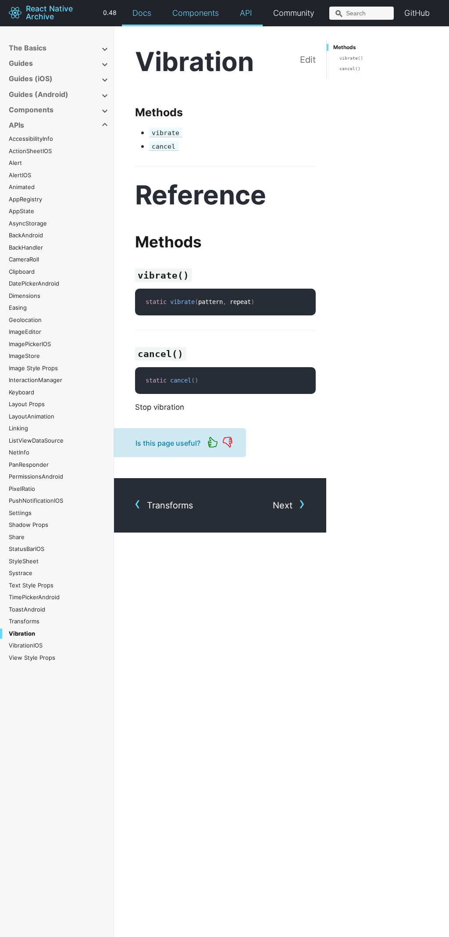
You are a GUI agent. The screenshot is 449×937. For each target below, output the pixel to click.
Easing (18, 307)
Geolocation (25, 319)
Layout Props (27, 404)
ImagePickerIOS (30, 343)
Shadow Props (28, 524)
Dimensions (24, 295)
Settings (20, 512)
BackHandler (26, 247)
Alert (15, 162)
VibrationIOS (26, 645)
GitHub (417, 13)
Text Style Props (31, 585)
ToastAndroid (27, 609)
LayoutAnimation (31, 416)
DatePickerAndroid (34, 283)
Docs (141, 13)
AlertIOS (20, 175)
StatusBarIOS (26, 548)
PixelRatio (22, 488)
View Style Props (32, 657)
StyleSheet (24, 561)
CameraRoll (24, 259)
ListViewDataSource (36, 440)
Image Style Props (33, 368)
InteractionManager (35, 379)
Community (293, 13)
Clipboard (22, 271)
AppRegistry (25, 199)
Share (17, 536)
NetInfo (19, 452)
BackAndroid (26, 235)
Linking (18, 428)
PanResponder (29, 464)
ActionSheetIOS (30, 150)
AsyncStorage (28, 223)
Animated (22, 186)
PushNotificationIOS (36, 500)
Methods (344, 47)
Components (195, 13)
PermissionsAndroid (36, 476)
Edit (308, 59)
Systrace (20, 572)
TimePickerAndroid (34, 597)
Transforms (24, 621)
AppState (21, 211)
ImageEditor (25, 331)
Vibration (22, 633)
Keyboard (21, 392)
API (246, 13)
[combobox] (361, 13)
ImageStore (24, 355)
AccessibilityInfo (31, 138)
